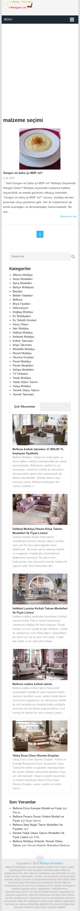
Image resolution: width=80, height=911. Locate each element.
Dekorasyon (20, 307)
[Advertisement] (40, 69)
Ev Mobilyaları (22, 316)
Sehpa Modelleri (23, 369)
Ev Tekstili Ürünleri (25, 320)
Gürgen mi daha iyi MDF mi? (23, 172)
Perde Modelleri (23, 365)
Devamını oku (68, 216)
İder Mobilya (21, 328)
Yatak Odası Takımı (25, 382)
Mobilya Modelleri (51, 863)
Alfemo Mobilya (23, 274)
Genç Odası (20, 324)
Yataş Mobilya (22, 386)
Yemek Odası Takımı (26, 390)
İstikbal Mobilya (23, 332)
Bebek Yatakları (23, 295)
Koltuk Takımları (23, 340)
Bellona (17, 299)
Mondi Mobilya (22, 353)
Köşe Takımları (22, 345)
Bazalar (18, 291)
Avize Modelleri (22, 279)
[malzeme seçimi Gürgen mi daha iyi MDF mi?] (40, 149)
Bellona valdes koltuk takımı (32, 684)
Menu (8, 19)
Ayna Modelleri (22, 283)
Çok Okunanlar (24, 406)
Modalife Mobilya (24, 349)
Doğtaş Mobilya (23, 312)
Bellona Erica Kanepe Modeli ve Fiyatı (37, 808)
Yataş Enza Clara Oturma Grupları (36, 755)
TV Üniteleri (20, 373)
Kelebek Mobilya (23, 336)
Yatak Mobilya (22, 377)
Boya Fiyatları (22, 303)
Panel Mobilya (22, 361)
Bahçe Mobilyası (23, 287)
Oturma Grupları (23, 357)
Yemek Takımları (23, 394)
